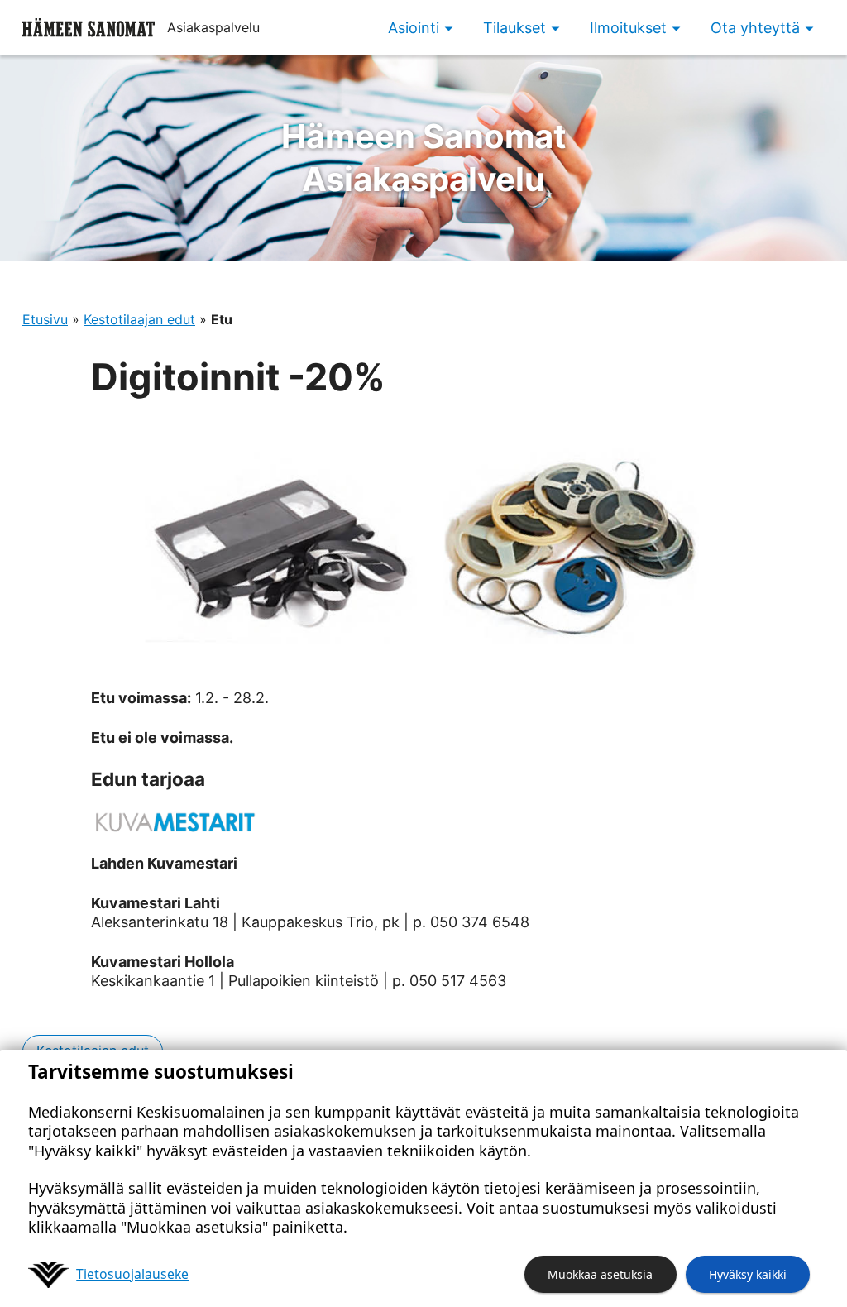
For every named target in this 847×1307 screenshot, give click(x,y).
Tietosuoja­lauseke (132, 1274)
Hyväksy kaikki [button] (748, 1274)
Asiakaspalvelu (424, 157)
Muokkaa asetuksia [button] (600, 1274)
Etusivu (45, 319)
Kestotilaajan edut (139, 319)
